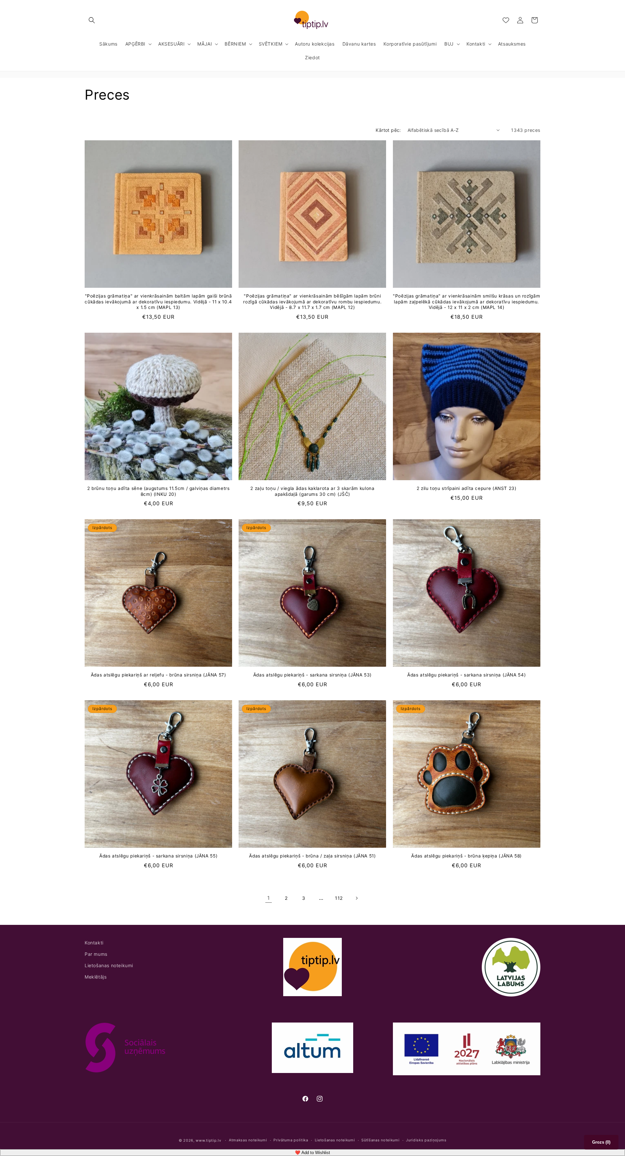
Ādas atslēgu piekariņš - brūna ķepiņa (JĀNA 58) (466, 855)
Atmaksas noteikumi (248, 1140)
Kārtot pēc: (388, 130)
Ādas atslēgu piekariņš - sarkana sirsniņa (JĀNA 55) (158, 855)
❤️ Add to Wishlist (312, 1152)
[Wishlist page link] (506, 20)
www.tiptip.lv (208, 1140)
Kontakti (94, 942)
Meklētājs (95, 977)
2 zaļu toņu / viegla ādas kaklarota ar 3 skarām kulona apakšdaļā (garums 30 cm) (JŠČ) (312, 491)
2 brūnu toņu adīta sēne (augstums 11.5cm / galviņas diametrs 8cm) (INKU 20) (158, 491)
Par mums (96, 954)
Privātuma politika (290, 1140)
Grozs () (601, 1142)
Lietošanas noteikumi (109, 965)
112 (339, 898)
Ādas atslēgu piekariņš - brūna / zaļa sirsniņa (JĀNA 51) (312, 855)
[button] (92, 20)
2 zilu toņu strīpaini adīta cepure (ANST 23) (467, 488)
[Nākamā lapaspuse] (356, 898)
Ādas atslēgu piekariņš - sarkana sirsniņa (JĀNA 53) (312, 674)
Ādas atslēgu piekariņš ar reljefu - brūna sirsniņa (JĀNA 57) (158, 674)
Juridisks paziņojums (426, 1140)
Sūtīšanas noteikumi (380, 1140)
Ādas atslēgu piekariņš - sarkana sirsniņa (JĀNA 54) (466, 674)
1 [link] (268, 898)
